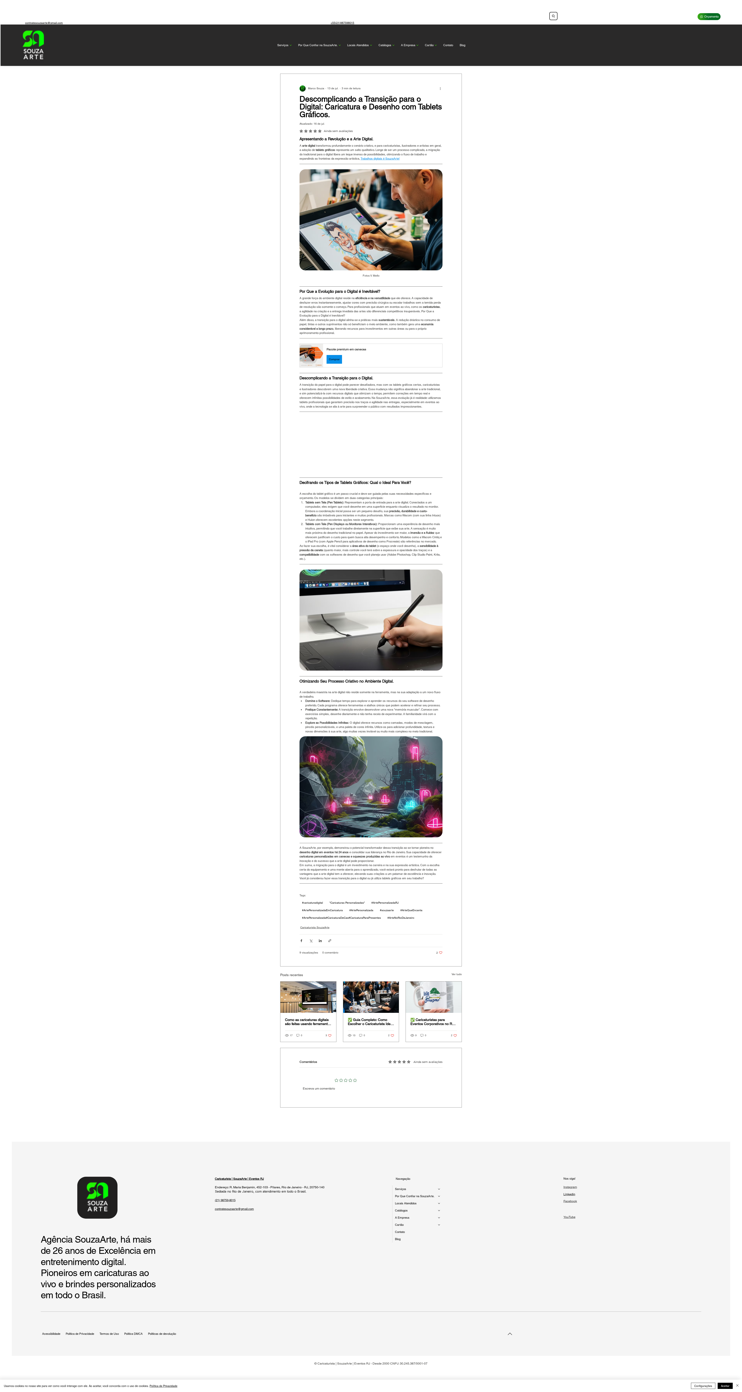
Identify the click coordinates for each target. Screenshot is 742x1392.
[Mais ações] (440, 88)
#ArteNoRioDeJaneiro (400, 917)
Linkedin (569, 1194)
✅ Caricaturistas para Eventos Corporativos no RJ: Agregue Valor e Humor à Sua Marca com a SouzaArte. (433, 1022)
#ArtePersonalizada (361, 910)
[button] (371, 355)
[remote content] (371, 444)
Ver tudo (457, 974)
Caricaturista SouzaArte (314, 927)
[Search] (553, 16)
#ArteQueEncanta (411, 910)
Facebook (570, 1201)
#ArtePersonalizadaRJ (385, 902)
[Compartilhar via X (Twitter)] (311, 940)
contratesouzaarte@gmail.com (44, 22)
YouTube (569, 1217)
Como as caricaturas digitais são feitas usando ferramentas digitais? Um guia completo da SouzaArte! (308, 1022)
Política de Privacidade (163, 1386)
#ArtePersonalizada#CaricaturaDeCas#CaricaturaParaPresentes (341, 917)
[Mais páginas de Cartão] (436, 45)
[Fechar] (737, 1386)
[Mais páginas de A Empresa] (417, 45)
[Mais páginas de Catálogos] (393, 45)
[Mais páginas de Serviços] (291, 45)
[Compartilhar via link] (330, 940)
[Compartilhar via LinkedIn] (320, 940)
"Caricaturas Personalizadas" (347, 902)
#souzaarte (387, 910)
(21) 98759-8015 (225, 1200)
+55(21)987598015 (342, 22)
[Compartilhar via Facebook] (301, 940)
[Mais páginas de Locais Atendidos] (371, 45)
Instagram (570, 1187)
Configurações (703, 1386)
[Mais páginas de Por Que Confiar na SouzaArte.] (340, 45)
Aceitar (725, 1386)
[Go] (510, 1333)
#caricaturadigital (312, 902)
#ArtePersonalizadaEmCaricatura (322, 910)
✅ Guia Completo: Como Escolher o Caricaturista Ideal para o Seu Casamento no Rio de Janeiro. (370, 1022)
